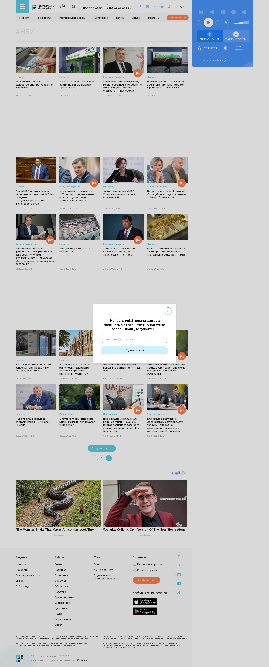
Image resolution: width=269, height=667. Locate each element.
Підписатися (134, 350)
